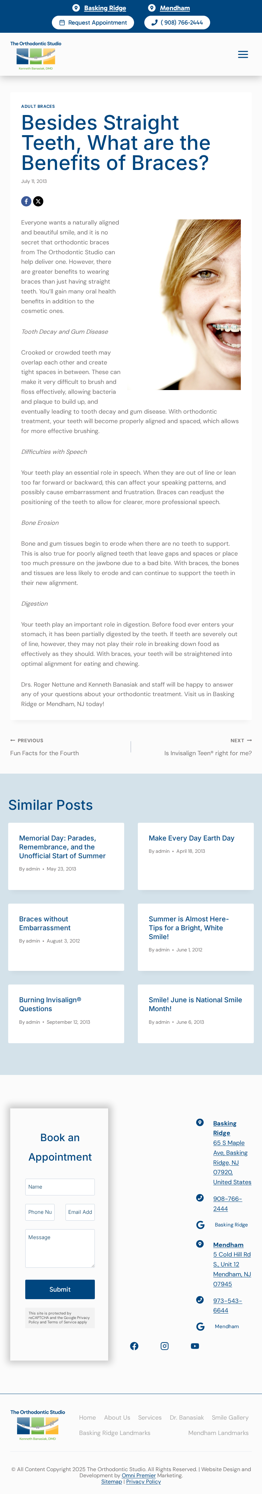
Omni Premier (139, 1475)
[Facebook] (26, 201)
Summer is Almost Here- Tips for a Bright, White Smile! (189, 928)
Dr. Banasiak (187, 1417)
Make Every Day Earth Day (192, 838)
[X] (38, 201)
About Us (117, 1417)
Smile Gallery (230, 1417)
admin (33, 869)
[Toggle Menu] (243, 54)
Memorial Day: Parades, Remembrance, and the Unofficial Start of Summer (62, 847)
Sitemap (111, 1481)
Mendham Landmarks (218, 1433)
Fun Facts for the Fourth (44, 747)
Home (87, 1417)
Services (150, 1417)
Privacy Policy (143, 1481)
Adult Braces (38, 106)
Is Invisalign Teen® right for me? (208, 747)
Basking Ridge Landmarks (114, 1433)
